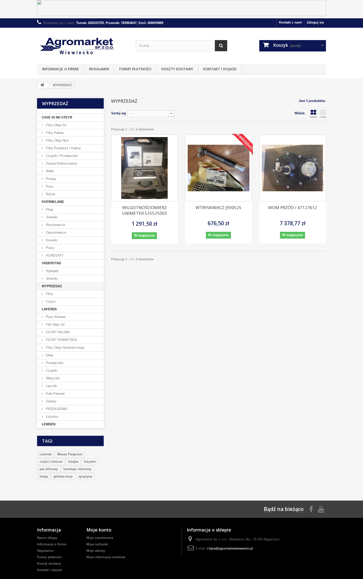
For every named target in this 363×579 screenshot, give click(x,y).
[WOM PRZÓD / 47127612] (292, 168)
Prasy (49, 248)
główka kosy (63, 476)
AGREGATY (54, 255)
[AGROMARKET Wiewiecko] (82, 44)
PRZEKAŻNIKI (56, 409)
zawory (50, 401)
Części (50, 301)
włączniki (52, 378)
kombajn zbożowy (77, 469)
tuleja (44, 476)
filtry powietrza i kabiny (63, 148)
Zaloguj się (315, 22)
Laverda (46, 454)
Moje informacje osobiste (105, 557)
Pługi (49, 209)
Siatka (313, 116)
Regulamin (99, 69)
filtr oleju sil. (55, 324)
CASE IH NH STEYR (57, 117)
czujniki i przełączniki (61, 156)
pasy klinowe (55, 317)
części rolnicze (51, 461)
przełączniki (54, 363)
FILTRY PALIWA (57, 332)
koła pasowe (55, 393)
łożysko (90, 461)
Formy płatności (135, 69)
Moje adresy (95, 551)
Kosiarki (51, 240)
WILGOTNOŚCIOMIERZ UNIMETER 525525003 (144, 210)
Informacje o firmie (60, 69)
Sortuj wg (118, 113)
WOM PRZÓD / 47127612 (292, 207)
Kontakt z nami (290, 22)
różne (50, 194)
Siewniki (51, 217)
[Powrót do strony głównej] (42, 85)
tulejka (73, 461)
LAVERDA (49, 309)
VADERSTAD (51, 263)
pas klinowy (49, 469)
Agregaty (52, 271)
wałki (49, 171)
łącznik (51, 386)
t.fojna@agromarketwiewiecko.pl (230, 548)
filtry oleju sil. (56, 125)
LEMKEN (48, 424)
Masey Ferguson (69, 454)
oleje (49, 355)
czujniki (51, 370)
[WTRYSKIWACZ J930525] (218, 168)
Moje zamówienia (99, 538)
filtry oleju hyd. (57, 140)
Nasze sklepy (47, 538)
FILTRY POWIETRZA (61, 340)
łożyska (51, 416)
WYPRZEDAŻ (52, 286)
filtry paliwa (54, 133)
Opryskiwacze (55, 232)
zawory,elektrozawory (61, 163)
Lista (323, 116)
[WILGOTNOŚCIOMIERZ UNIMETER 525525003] (144, 168)
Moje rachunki (97, 544)
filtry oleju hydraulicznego (64, 347)
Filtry (49, 294)
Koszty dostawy (177, 69)
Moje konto (98, 530)
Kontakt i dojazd (220, 69)
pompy (50, 179)
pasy (49, 186)
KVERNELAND (53, 202)
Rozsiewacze (55, 225)
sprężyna (85, 476)
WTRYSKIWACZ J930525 (219, 207)
